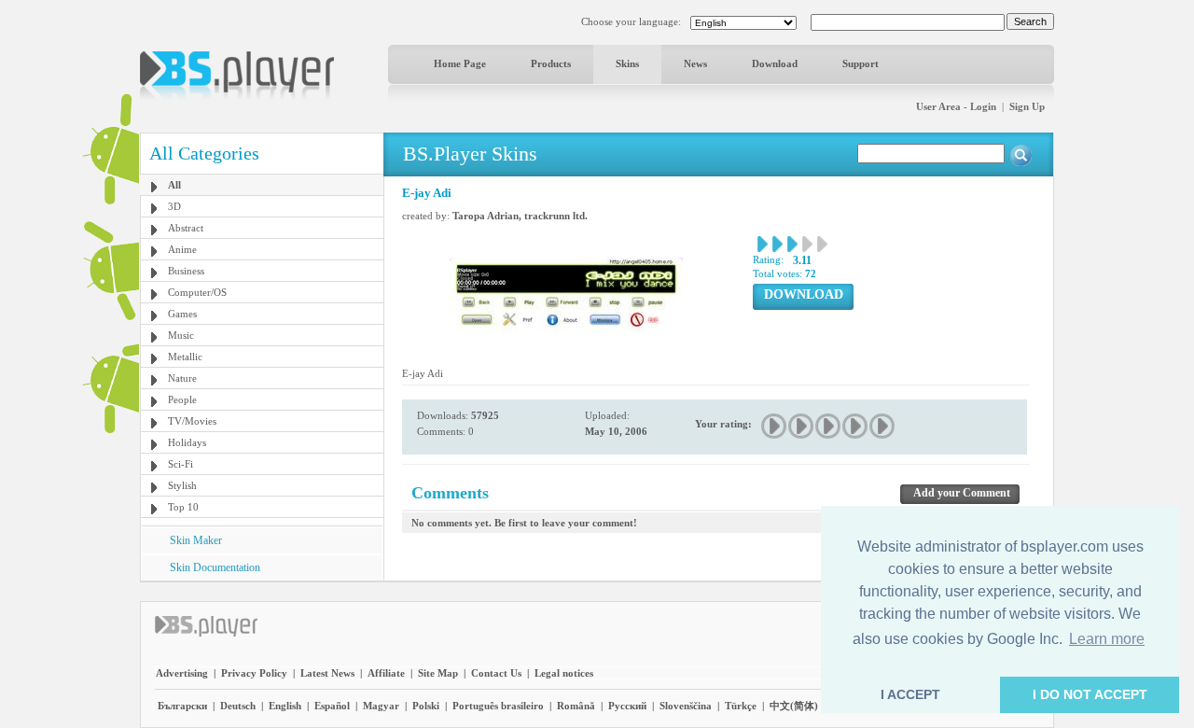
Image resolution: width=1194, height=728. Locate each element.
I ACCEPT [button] (910, 694)
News (695, 63)
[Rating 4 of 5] (855, 426)
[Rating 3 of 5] (828, 426)
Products (551, 63)
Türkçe (741, 705)
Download (775, 63)
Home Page (460, 63)
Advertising (182, 673)
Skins (627, 63)
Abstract (185, 227)
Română (576, 705)
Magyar (381, 705)
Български (182, 705)
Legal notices (564, 673)
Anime (182, 249)
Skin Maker (196, 540)
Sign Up (1027, 106)
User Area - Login (956, 106)
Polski (425, 705)
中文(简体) (794, 705)
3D (174, 206)
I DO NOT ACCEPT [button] (1090, 694)
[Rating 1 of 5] (774, 426)
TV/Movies (192, 421)
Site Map (438, 673)
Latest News (327, 673)
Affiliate (386, 673)
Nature (182, 378)
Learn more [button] (1107, 639)
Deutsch (238, 705)
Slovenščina (685, 705)
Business (186, 270)
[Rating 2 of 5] (801, 426)
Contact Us (496, 673)
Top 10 (183, 506)
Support (860, 63)
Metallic (185, 356)
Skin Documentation (215, 567)
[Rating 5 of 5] (882, 426)
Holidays (187, 442)
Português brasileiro (498, 705)
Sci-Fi (180, 463)
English (285, 705)
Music (181, 335)
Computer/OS (197, 292)
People (182, 399)
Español (332, 705)
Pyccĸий (627, 705)
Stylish (182, 485)
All (174, 184)
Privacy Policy (254, 673)
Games (182, 313)
